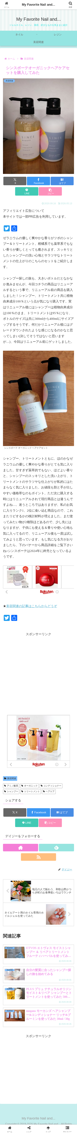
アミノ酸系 (12, 785)
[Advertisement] (38, 676)
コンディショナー (52, 785)
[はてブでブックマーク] (30, 1018)
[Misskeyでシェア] (64, 1007)
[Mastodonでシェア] (30, 1007)
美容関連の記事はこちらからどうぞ (31, 606)
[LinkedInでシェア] (38, 1028)
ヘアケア (50, 791)
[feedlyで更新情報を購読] (56, 847)
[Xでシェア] (12, 1007)
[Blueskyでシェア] (47, 1007)
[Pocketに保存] (47, 1018)
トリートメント (32, 791)
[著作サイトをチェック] (20, 847)
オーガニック (31, 785)
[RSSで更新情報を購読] (38, 857)
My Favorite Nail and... (38, 4)
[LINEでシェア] (64, 1018)
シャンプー (12, 791)
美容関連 (11, 778)
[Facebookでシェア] (12, 1018)
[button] (50, 191)
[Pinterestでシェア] (21, 1028)
